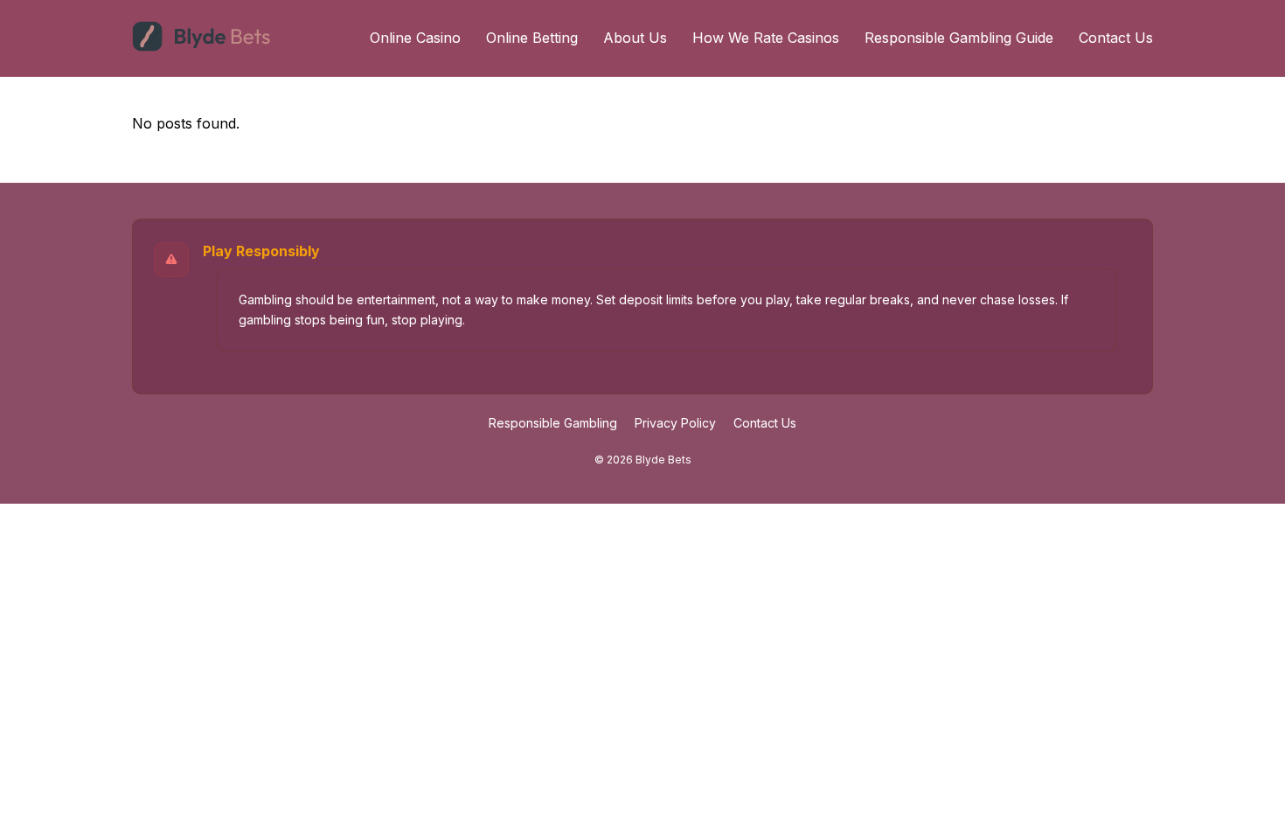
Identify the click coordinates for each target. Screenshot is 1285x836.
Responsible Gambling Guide (959, 37)
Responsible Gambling (553, 422)
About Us (635, 37)
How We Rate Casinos (765, 37)
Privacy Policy (675, 422)
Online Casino (415, 37)
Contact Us (1116, 37)
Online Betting (532, 37)
